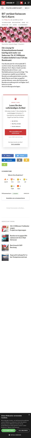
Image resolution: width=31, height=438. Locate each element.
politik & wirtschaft (14, 8)
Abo (21, 2)
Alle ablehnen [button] (23, 430)
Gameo (15, 25)
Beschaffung (16, 22)
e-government (22, 25)
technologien (6, 22)
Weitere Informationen (13, 427)
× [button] (29, 414)
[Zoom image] (15, 34)
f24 (10, 25)
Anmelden (25, 3)
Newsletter (18, 2)
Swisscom (5, 25)
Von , (6, 20)
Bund (23, 22)
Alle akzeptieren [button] (8, 430)
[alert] (15, 425)
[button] (15, 435)
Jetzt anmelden (15, 144)
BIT (27, 22)
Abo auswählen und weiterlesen (15, 132)
